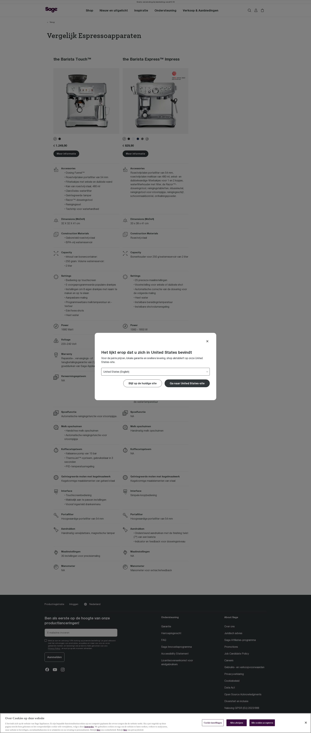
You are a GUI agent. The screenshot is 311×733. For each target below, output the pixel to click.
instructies (89, 726)
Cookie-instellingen (213, 723)
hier (98, 729)
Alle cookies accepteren (262, 723)
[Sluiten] (305, 722)
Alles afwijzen (236, 723)
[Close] (207, 341)
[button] (187, 383)
